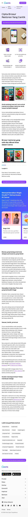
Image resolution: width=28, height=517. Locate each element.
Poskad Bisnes (5, 436)
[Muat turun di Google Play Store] (6, 475)
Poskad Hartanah (19, 443)
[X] (17, 505)
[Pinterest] (14, 505)
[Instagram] (5, 505)
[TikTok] (11, 505)
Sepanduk (19, 440)
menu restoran (18, 371)
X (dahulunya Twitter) (16, 365)
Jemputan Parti (6, 433)
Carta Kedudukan (16, 433)
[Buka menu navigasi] (2, 3)
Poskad (14, 430)
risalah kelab (14, 426)
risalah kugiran (21, 430)
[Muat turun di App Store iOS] (16, 475)
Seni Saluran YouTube (7, 453)
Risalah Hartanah (20, 447)
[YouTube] (20, 505)
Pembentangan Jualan (7, 443)
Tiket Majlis (5, 450)
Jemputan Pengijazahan (8, 447)
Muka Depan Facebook (15, 450)
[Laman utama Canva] (7, 3)
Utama (3, 7)
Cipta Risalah (9, 7)
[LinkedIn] (2, 505)
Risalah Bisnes (5, 426)
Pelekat (17, 453)
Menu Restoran (6, 430)
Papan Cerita (14, 436)
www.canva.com (17, 399)
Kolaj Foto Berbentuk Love (8, 440)
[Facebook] (8, 505)
